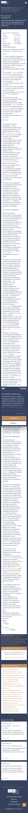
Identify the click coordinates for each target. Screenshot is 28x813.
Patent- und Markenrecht (12, 692)
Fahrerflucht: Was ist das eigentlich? (12, 766)
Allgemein (6, 670)
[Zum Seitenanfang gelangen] (24, 805)
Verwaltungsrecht (9, 707)
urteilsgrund (16, 644)
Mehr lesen (5, 738)
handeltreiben (20, 639)
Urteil (19, 701)
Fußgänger (15, 678)
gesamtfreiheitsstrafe (7, 639)
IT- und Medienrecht (10, 683)
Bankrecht (6, 672)
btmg (16, 637)
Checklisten (20, 672)
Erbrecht (5, 676)
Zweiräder (16, 711)
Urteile (5, 703)
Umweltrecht (13, 701)
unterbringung (6, 644)
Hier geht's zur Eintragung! (14, 657)
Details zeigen (19, 413)
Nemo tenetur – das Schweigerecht (12, 746)
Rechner (14, 694)
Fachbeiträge (21, 675)
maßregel (13, 641)
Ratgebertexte (7, 694)
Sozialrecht (10, 696)
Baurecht (13, 672)
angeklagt (18, 635)
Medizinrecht (20, 686)
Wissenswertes (7, 709)
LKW (14, 686)
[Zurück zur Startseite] (5, 2)
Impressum (14, 802)
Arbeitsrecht (13, 670)
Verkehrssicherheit (8, 705)
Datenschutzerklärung (14, 797)
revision (8, 643)
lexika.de (3, 7)
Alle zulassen (14, 418)
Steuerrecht (17, 699)
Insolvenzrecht (7, 682)
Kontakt (14, 799)
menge (20, 641)
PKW (22, 692)
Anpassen (13, 423)
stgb (14, 643)
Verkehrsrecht (12, 703)
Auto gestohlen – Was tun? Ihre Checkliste (11, 727)
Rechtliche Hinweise (14, 804)
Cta (12, 673)
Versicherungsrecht (19, 705)
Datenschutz (16, 673)
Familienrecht (7, 678)
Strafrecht (9, 7)
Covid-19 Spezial (7, 673)
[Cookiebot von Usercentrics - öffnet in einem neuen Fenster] (20, 389)
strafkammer (21, 643)
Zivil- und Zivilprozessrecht (10, 710)
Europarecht (13, 676)
